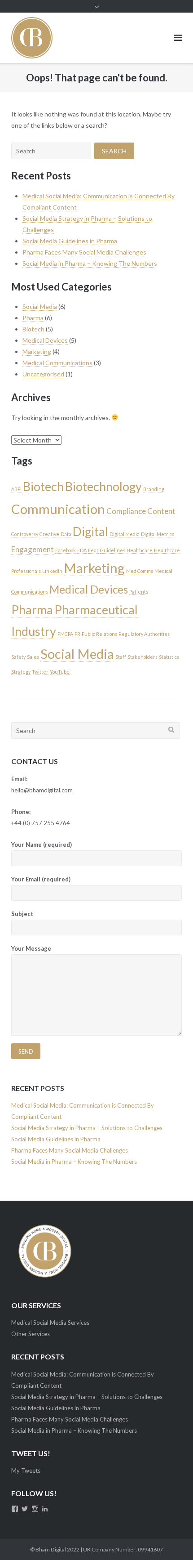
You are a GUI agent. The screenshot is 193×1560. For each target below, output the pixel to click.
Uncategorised (43, 374)
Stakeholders (142, 657)
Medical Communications (57, 363)
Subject (22, 913)
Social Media (39, 306)
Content (161, 511)
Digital (90, 531)
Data (66, 534)
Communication (58, 509)
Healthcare (140, 550)
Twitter (40, 672)
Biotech (33, 329)
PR (77, 634)
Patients (138, 591)
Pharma (33, 318)
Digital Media (125, 534)
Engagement (32, 549)
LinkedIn (52, 571)
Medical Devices (45, 340)
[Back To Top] (171, 1538)
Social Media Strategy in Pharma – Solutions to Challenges (86, 1127)
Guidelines (112, 550)
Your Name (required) (41, 844)
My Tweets (25, 1470)
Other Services (30, 1333)
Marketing (36, 351)
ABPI (16, 489)
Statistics (169, 657)
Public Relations (99, 634)
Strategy (21, 672)
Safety (18, 657)
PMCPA (65, 634)
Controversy (24, 534)
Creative (49, 534)
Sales (33, 657)
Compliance (126, 511)
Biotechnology (103, 486)
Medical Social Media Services (50, 1322)
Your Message (31, 948)
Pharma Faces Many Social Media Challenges (84, 252)
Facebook (65, 550)
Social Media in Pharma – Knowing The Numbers (89, 263)
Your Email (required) (40, 879)
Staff (120, 657)
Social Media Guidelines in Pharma (69, 241)
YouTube (60, 672)
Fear (93, 550)
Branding (153, 489)
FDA (82, 550)
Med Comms (139, 571)
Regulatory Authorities (144, 634)
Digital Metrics (157, 534)
